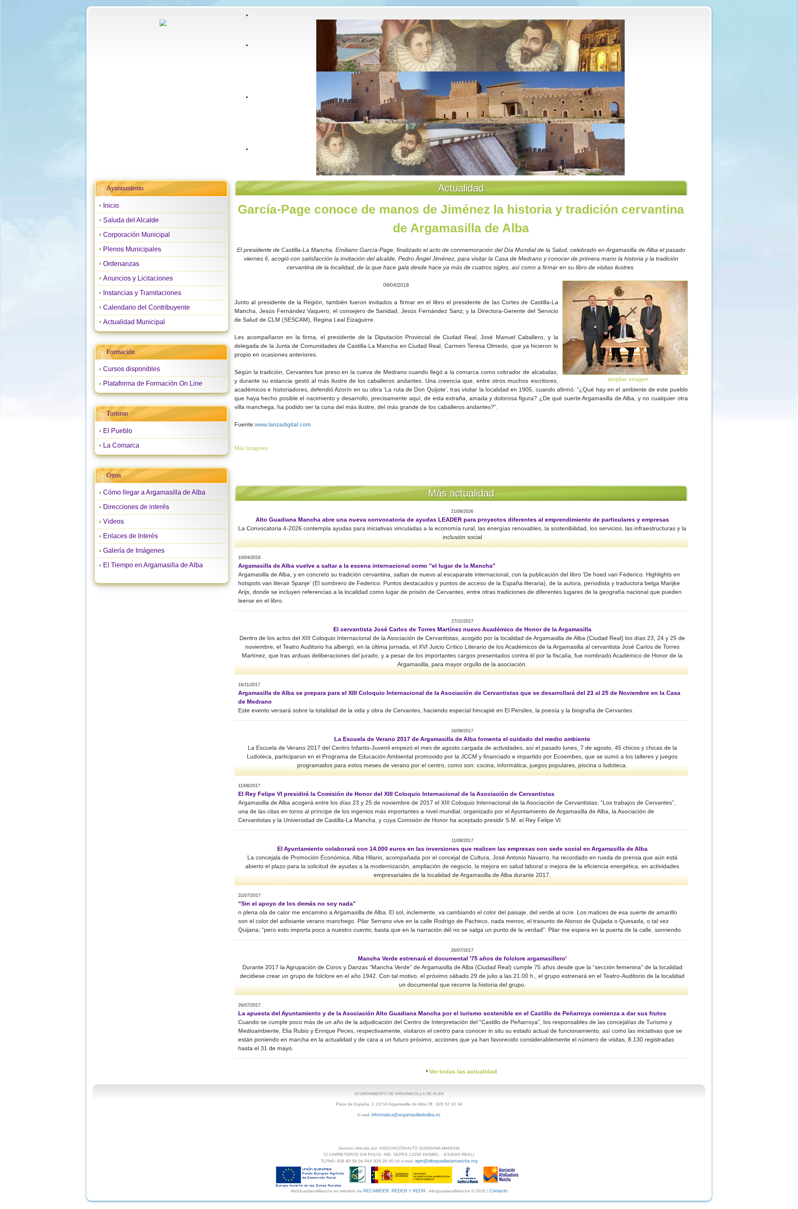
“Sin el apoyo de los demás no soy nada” (297, 903)
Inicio (111, 205)
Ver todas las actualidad (463, 1071)
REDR (420, 1190)
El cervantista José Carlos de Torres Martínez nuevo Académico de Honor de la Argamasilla (462, 629)
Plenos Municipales (132, 249)
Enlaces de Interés (130, 535)
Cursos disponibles (131, 368)
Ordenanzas (121, 263)
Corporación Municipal (136, 234)
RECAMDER (376, 1190)
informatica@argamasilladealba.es (406, 1114)
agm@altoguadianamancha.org (446, 1160)
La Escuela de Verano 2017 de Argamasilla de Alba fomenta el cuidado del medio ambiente (462, 739)
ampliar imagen (628, 379)
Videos (113, 521)
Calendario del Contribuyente (146, 307)
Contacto (498, 1190)
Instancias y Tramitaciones (142, 292)
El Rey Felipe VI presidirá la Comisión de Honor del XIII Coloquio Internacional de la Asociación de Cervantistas (396, 793)
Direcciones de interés (136, 506)
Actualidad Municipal (134, 321)
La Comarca (121, 445)
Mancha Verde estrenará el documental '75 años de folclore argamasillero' (462, 958)
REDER (399, 1190)
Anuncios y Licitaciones (138, 278)
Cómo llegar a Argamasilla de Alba (154, 492)
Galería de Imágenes (134, 550)
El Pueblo (117, 430)
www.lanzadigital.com (283, 424)
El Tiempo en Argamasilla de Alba (153, 565)
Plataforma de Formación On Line (152, 383)
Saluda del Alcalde (131, 220)
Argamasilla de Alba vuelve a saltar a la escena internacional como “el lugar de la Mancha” (366, 565)
